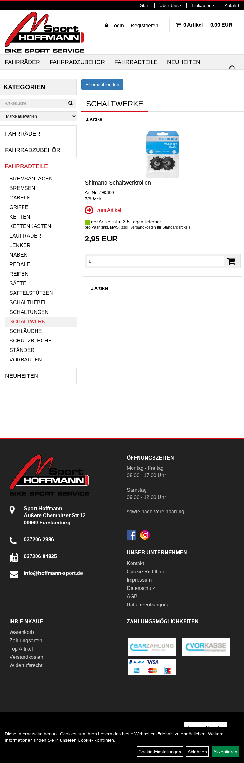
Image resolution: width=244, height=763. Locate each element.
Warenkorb (22, 632)
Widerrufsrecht (26, 665)
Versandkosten (26, 657)
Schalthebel (28, 302)
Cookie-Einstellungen (160, 751)
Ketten (20, 216)
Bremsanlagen (31, 178)
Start (145, 5)
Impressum (139, 580)
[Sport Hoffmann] (44, 32)
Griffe (19, 207)
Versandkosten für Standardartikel (159, 227)
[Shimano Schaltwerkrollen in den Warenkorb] (231, 261)
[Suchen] (232, 69)
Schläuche (26, 331)
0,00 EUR (208, 25)
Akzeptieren (225, 751)
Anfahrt (232, 5)
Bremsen (22, 188)
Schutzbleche (31, 340)
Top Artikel (21, 649)
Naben (19, 255)
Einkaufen (202, 5)
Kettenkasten (30, 226)
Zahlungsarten (26, 640)
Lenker (20, 245)
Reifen (19, 274)
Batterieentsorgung (148, 604)
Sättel (19, 283)
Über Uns (169, 5)
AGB (132, 596)
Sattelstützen (31, 293)
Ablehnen (197, 751)
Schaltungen (29, 312)
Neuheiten (183, 62)
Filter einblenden (102, 84)
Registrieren (144, 25)
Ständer (22, 350)
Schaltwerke (29, 321)
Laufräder (25, 236)
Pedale (20, 264)
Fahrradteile (136, 62)
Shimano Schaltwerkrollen (118, 182)
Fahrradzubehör (77, 62)
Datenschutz (141, 588)
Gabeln (20, 197)
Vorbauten (26, 359)
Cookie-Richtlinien (96, 740)
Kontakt (135, 563)
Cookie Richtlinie (146, 571)
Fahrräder (22, 62)
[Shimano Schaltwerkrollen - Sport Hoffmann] (162, 154)
